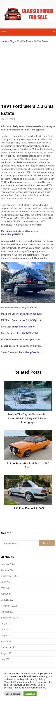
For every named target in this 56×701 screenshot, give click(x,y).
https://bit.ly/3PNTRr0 (27, 333)
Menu (4, 31)
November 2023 (9, 606)
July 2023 (6, 623)
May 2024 (6, 588)
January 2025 (8, 564)
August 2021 (7, 653)
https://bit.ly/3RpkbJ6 (30, 320)
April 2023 (6, 641)
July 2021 (6, 659)
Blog (12, 41)
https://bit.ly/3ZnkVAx (31, 314)
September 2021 (9, 647)
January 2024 (8, 600)
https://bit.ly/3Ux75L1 (12, 234)
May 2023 (6, 635)
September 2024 (9, 576)
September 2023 (9, 617)
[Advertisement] (28, 73)
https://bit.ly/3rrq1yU (29, 352)
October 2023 (7, 611)
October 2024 (7, 570)
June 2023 (6, 629)
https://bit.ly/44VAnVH (24, 326)
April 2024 (6, 594)
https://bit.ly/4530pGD (30, 339)
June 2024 (6, 582)
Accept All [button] (30, 694)
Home (4, 41)
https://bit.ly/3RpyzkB (30, 346)
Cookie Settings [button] (13, 694)
